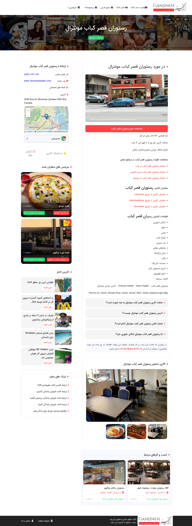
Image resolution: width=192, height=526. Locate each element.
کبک (177, 19)
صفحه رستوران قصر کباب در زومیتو (149, 178)
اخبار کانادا (120, 7)
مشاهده (133, 498)
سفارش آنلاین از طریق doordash (150, 206)
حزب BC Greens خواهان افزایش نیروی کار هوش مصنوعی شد (40, 353)
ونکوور (103, 492)
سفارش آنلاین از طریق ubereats (150, 194)
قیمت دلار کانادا (137, 7)
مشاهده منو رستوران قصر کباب (126, 129)
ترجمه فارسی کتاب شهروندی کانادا (52, 385)
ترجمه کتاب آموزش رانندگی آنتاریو (52, 391)
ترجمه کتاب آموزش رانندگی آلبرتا (52, 404)
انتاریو (160, 492)
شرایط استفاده (43, 521)
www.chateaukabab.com (37, 81)
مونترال (168, 19)
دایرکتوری (73, 7)
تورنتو (57, 212)
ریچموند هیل (150, 492)
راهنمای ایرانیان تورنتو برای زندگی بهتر (50, 411)
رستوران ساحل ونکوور (114, 488)
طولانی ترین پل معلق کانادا (40, 282)
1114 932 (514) (31, 74)
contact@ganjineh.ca (131, 349)
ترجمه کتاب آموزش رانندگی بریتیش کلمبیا (48, 398)
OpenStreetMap (45, 131)
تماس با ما (25, 521)
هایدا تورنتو (64, 206)
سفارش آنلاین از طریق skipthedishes (147, 200)
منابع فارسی (105, 7)
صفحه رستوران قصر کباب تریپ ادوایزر (148, 172)
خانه (186, 19)
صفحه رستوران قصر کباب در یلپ (150, 166)
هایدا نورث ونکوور (61, 253)
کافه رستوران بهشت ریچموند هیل (152, 488)
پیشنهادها (90, 7)
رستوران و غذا (152, 499)
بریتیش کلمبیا (113, 492)
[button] (46, 117)
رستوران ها (163, 499)
